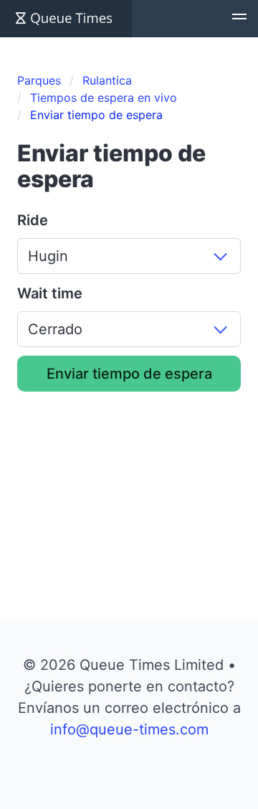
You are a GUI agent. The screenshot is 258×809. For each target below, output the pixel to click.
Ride (32, 220)
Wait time (49, 293)
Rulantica (107, 80)
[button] (239, 18)
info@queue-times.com (129, 729)
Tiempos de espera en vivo (103, 97)
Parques (39, 80)
